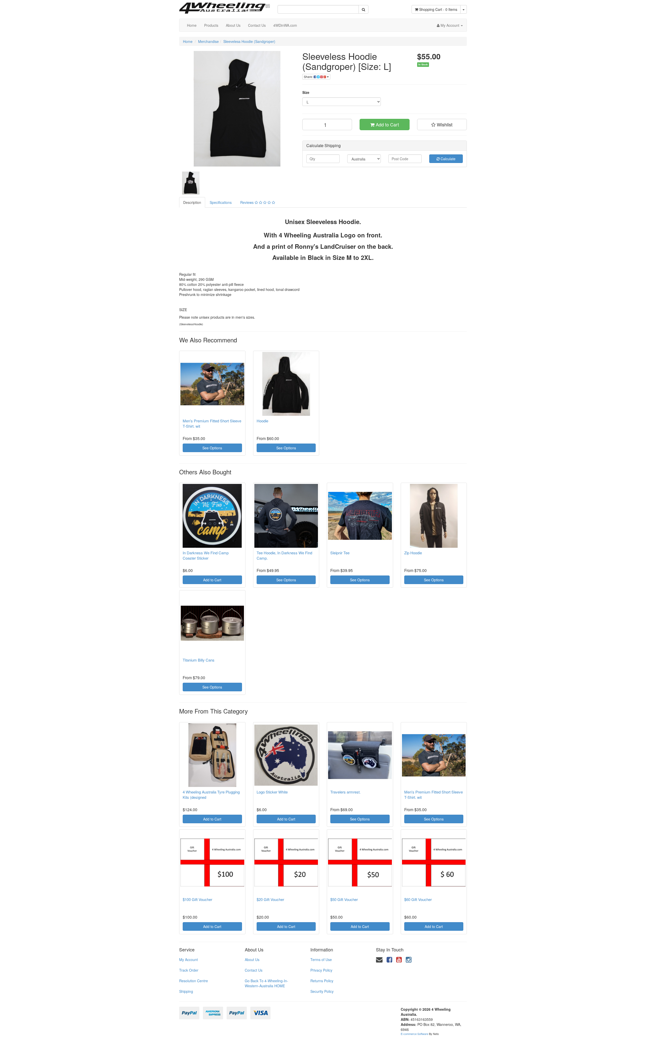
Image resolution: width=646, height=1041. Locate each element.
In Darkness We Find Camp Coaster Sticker (206, 555)
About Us (233, 25)
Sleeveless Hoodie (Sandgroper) (249, 41)
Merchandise (208, 41)
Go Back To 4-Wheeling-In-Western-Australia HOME (266, 983)
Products (211, 25)
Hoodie (262, 420)
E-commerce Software (414, 1034)
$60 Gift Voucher (418, 899)
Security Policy (322, 991)
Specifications (221, 202)
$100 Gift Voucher (197, 899)
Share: (309, 76)
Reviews (247, 202)
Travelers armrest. (345, 792)
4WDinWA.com (285, 25)
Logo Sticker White (272, 792)
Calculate (447, 158)
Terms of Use (321, 959)
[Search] (363, 9)
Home (192, 25)
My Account (188, 959)
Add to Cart (386, 124)
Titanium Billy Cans (198, 660)
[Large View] (190, 183)
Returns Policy (321, 980)
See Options (212, 447)
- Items (438, 9)
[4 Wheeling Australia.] (224, 6)
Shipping (186, 991)
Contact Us (257, 25)
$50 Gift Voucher (344, 899)
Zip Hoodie (413, 552)
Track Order (188, 970)
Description (192, 202)
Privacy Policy (321, 970)
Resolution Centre (193, 980)
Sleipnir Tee (339, 552)
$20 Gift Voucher (270, 899)
